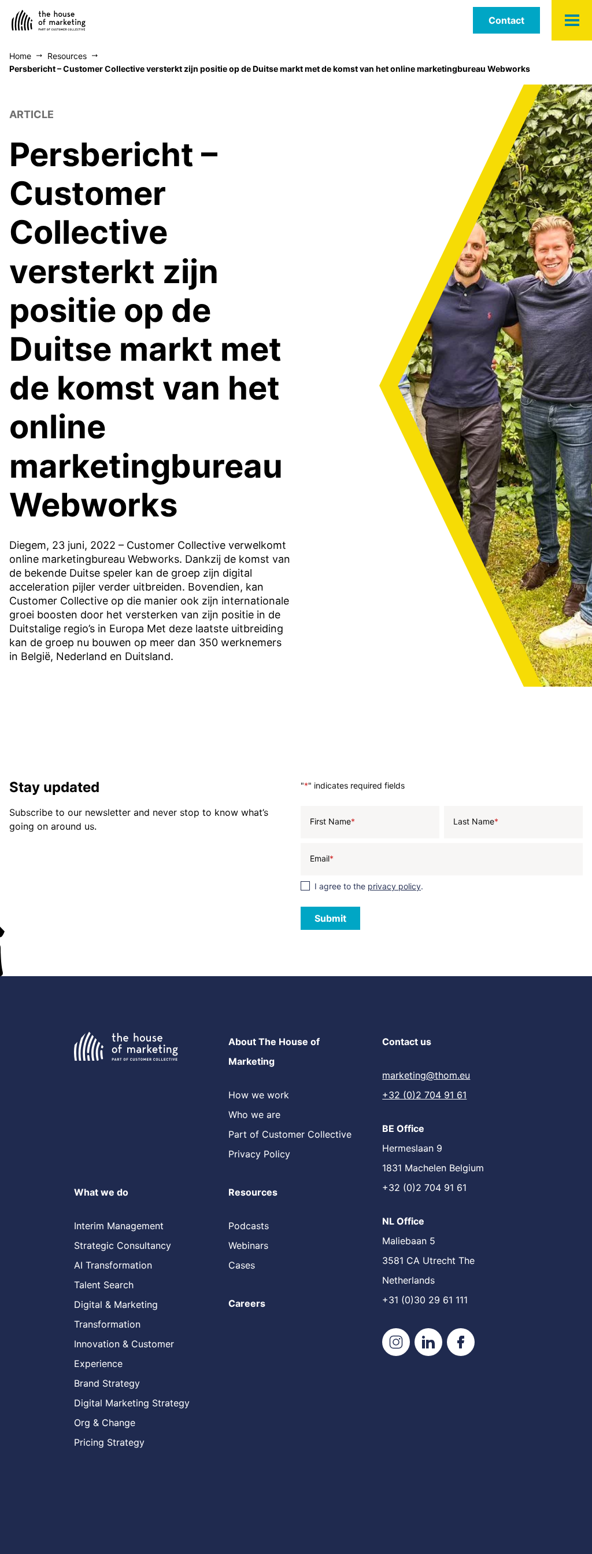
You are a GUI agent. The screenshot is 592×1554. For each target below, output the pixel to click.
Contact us (406, 1041)
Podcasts (248, 1226)
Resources (253, 1192)
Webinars (248, 1245)
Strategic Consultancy (122, 1245)
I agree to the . (368, 886)
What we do (101, 1192)
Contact (506, 20)
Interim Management (119, 1226)
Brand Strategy (107, 1383)
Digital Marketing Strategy (132, 1403)
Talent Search (104, 1285)
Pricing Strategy (109, 1442)
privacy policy (394, 886)
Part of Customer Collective (290, 1134)
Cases (241, 1265)
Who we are (254, 1114)
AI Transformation (113, 1265)
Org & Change (104, 1422)
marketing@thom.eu (426, 1075)
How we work (258, 1095)
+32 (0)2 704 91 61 (424, 1095)
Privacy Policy (259, 1154)
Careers (246, 1303)
